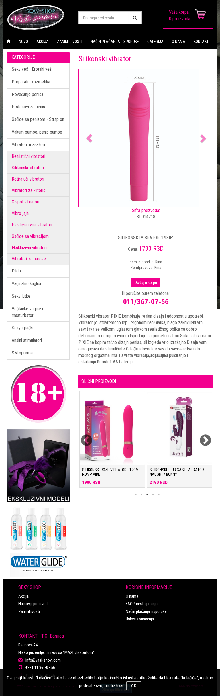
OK (133, 686)
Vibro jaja (20, 213)
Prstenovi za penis (28, 106)
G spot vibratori (25, 202)
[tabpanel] (112, 442)
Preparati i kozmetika (31, 82)
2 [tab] (141, 494)
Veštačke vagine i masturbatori (27, 312)
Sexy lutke (21, 296)
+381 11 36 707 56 (40, 667)
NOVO (23, 41)
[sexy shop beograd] (38, 17)
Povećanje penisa (27, 94)
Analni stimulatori (27, 340)
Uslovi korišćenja (140, 619)
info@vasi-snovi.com (43, 660)
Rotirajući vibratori (28, 179)
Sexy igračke (23, 327)
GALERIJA (155, 41)
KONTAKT (201, 41)
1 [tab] (136, 494)
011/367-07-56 (146, 301)
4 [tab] (153, 494)
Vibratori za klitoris (28, 190)
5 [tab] (159, 494)
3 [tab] (147, 494)
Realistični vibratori (28, 156)
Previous (83, 437)
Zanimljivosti (29, 611)
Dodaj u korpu (146, 282)
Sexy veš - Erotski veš (32, 69)
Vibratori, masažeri (28, 144)
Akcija (23, 596)
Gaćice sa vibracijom (30, 236)
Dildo (16, 271)
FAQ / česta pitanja (142, 603)
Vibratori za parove (29, 259)
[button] (89, 138)
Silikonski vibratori (28, 167)
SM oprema (22, 353)
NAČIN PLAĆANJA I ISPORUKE (115, 41)
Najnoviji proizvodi (33, 603)
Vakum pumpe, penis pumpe (37, 132)
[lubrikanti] (38, 539)
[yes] (135, 17)
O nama (132, 596)
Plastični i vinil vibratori (32, 225)
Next (202, 437)
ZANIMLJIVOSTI (69, 41)
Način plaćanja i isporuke (146, 611)
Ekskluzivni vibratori (29, 247)
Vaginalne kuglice (27, 283)
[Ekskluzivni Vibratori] (38, 465)
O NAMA (178, 41)
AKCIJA (42, 41)
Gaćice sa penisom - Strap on (38, 119)
